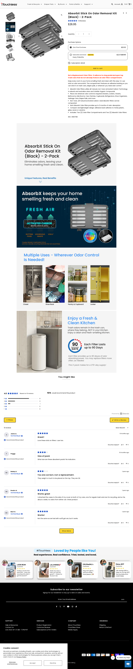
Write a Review (121, 420)
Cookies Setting (70, 662)
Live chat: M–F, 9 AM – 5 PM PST (16, 630)
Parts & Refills (74, 4)
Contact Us (9, 627)
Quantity (71, 34)
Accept (33, 663)
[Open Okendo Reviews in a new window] (120, 414)
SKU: (69, 117)
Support (87, 4)
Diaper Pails (49, 4)
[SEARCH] (112, 4)
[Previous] (19, 36)
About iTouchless (74, 625)
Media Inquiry (73, 630)
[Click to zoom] (61, 15)
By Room (61, 4)
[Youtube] (68, 607)
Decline (53, 663)
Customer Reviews (43, 627)
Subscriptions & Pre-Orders (46, 630)
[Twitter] (60, 607)
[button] (77, 21)
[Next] (61, 36)
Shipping (102, 625)
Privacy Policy (21, 657)
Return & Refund (105, 627)
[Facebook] (56, 607)
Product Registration (44, 625)
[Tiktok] (76, 607)
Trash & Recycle (33, 4)
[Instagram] (72, 607)
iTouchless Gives (74, 627)
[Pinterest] (64, 607)
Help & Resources (11, 625)
